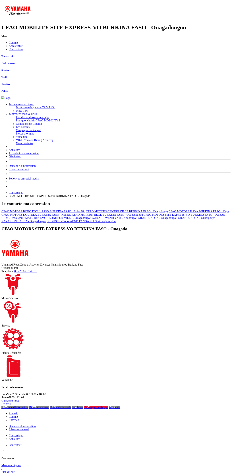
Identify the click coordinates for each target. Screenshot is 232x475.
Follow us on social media (24, 178)
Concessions (16, 49)
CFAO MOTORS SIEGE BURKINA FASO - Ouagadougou (107, 214)
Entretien (14, 419)
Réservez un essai (19, 169)
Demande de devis (60, 407)
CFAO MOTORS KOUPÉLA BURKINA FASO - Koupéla (36, 214)
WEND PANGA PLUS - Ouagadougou (92, 221)
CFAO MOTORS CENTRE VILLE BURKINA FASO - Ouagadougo (127, 211)
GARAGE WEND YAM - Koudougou (114, 217)
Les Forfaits (23, 127)
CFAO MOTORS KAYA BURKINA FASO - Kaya (199, 211)
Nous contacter (24, 143)
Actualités (14, 149)
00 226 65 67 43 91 (25, 271)
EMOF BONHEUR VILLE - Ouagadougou (65, 217)
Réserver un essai (39, 407)
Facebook (77, 407)
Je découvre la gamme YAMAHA (35, 107)
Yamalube (21, 136)
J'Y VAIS (6, 403)
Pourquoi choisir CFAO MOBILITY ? (38, 120)
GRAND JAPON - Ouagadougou (157, 217)
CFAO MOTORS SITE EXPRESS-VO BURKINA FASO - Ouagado (184, 214)
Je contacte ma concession (24, 153)
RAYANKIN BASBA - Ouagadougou (23, 221)
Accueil (13, 413)
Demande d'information (22, 165)
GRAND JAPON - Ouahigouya (196, 217)
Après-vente (16, 45)
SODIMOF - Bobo (58, 221)
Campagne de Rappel (28, 130)
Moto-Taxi (22, 110)
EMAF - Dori (31, 217)
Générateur (15, 156)
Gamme (13, 42)
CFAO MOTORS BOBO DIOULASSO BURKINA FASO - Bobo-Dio (43, 211)
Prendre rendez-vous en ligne (32, 117)
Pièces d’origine (25, 133)
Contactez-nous (10, 400)
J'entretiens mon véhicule (23, 113)
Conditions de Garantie (29, 123)
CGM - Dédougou (12, 217)
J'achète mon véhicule (21, 104)
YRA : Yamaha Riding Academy (34, 140)
